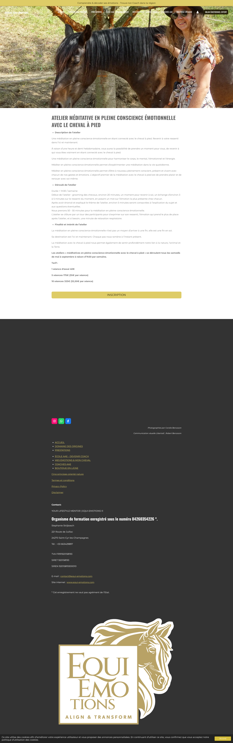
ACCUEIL (60, 442)
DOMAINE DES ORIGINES (69, 446)
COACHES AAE (63, 464)
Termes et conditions (63, 480)
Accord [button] (222, 738)
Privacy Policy (59, 486)
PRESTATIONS (62, 450)
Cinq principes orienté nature (68, 474)
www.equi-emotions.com (80, 582)
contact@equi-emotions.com (76, 576)
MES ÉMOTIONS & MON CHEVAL (73, 460)
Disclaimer (57, 492)
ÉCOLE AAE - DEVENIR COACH (72, 456)
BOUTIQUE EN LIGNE (66, 468)
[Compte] (197, 12)
